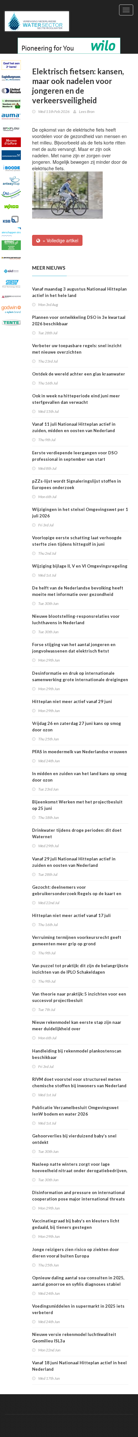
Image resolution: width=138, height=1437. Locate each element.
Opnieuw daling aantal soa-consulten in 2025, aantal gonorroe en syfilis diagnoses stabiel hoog (78, 1284)
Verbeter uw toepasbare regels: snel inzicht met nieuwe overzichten (77, 349)
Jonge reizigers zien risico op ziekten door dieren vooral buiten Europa (75, 1252)
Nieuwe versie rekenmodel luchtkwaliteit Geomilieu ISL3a (74, 1337)
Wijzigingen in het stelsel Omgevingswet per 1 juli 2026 (80, 512)
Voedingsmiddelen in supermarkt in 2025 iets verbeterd (78, 1309)
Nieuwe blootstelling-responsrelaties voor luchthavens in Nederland (76, 619)
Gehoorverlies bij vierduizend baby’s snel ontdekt (74, 1139)
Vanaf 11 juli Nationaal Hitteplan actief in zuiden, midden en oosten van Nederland (74, 427)
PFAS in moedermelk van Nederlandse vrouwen (79, 751)
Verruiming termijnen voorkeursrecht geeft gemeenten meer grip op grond (76, 940)
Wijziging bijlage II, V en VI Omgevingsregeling (79, 566)
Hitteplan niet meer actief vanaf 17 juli (71, 915)
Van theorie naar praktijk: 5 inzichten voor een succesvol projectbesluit (79, 997)
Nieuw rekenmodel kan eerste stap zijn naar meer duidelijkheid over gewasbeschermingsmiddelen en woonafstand (79, 1029)
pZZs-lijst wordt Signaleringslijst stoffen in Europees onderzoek (76, 484)
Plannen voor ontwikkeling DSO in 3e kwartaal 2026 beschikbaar (78, 320)
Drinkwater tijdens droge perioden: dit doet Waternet (77, 833)
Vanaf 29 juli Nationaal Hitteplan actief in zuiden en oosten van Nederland (74, 862)
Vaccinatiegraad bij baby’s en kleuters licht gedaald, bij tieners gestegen (75, 1224)
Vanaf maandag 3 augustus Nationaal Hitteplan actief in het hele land (79, 292)
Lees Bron (86, 111)
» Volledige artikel (59, 240)
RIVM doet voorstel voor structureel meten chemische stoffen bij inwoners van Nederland (79, 1082)
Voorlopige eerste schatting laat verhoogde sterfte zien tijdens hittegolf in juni (77, 541)
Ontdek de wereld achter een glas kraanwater (78, 373)
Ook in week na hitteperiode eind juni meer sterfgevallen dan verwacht (76, 399)
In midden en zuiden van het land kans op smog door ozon (79, 777)
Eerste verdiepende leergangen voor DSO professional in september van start (74, 456)
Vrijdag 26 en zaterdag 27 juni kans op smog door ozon (76, 726)
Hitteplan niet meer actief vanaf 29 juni (72, 701)
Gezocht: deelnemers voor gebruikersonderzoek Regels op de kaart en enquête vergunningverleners (76, 894)
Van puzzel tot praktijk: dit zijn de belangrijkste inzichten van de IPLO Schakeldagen (80, 969)
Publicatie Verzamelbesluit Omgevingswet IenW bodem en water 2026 (75, 1111)
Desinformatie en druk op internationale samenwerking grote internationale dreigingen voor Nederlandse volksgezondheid (80, 680)
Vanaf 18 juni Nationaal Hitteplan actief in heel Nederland (79, 1366)
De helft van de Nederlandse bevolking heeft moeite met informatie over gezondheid (77, 591)
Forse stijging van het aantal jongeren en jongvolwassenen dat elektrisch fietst (74, 648)
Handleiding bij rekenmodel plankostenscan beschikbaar (76, 1054)
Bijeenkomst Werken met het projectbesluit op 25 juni (77, 805)
